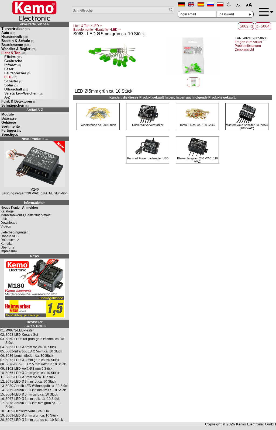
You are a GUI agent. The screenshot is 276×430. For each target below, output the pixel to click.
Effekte (13, 57)
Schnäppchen (15, 105)
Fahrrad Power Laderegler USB (147, 158)
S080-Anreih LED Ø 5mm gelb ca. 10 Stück (36, 386)
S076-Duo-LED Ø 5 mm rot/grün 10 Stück (35, 364)
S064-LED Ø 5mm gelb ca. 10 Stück (31, 394)
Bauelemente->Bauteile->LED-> (96, 30)
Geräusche (13, 61)
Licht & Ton (13, 53)
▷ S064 (263, 26)
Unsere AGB (10, 236)
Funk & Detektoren (18, 101)
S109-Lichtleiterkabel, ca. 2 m (27, 411)
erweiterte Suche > (34, 24)
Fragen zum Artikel (248, 42)
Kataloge (7, 211)
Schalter (13, 81)
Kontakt (6, 244)
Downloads (9, 223)
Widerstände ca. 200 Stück (98, 125)
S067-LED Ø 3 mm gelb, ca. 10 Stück (32, 399)
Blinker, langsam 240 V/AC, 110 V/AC (197, 160)
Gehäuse (8, 122)
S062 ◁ (246, 26)
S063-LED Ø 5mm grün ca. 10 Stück (31, 415)
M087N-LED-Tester (19, 330)
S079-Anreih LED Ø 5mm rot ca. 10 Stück (35, 390)
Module (7, 114)
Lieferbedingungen (15, 232)
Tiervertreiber (15, 29)
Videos (6, 226)
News (34, 256)
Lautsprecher (17, 73)
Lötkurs (6, 219)
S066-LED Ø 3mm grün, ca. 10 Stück (32, 373)
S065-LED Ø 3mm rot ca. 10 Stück (30, 377)
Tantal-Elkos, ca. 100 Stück (197, 125)
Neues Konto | (19, 207)
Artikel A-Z (34, 110)
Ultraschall (16, 89)
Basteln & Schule (17, 41)
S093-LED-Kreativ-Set (21, 335)
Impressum (9, 251)
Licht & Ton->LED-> (87, 26)
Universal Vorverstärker (147, 125)
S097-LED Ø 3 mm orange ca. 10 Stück (34, 420)
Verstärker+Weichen (23, 93)
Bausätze (8, 118)
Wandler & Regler (18, 49)
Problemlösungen (248, 46)
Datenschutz (10, 240)
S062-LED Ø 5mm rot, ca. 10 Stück (30, 347)
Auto (8, 33)
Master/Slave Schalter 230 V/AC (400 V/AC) (247, 126)
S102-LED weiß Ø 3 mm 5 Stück (28, 368)
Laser (8, 69)
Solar (11, 85)
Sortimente (10, 126)
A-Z (7, 97)
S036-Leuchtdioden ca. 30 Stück (29, 356)
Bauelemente (15, 45)
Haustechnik (14, 37)
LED (10, 77)
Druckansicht (244, 49)
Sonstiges (9, 134)
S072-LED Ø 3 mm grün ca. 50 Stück (32, 360)
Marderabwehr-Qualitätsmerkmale (26, 215)
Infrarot (12, 65)
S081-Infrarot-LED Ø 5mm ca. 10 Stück (33, 351)
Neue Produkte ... (35, 139)
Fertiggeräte (11, 130)
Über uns (7, 247)
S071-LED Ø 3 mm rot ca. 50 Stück (30, 381)
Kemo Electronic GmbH (256, 424)
